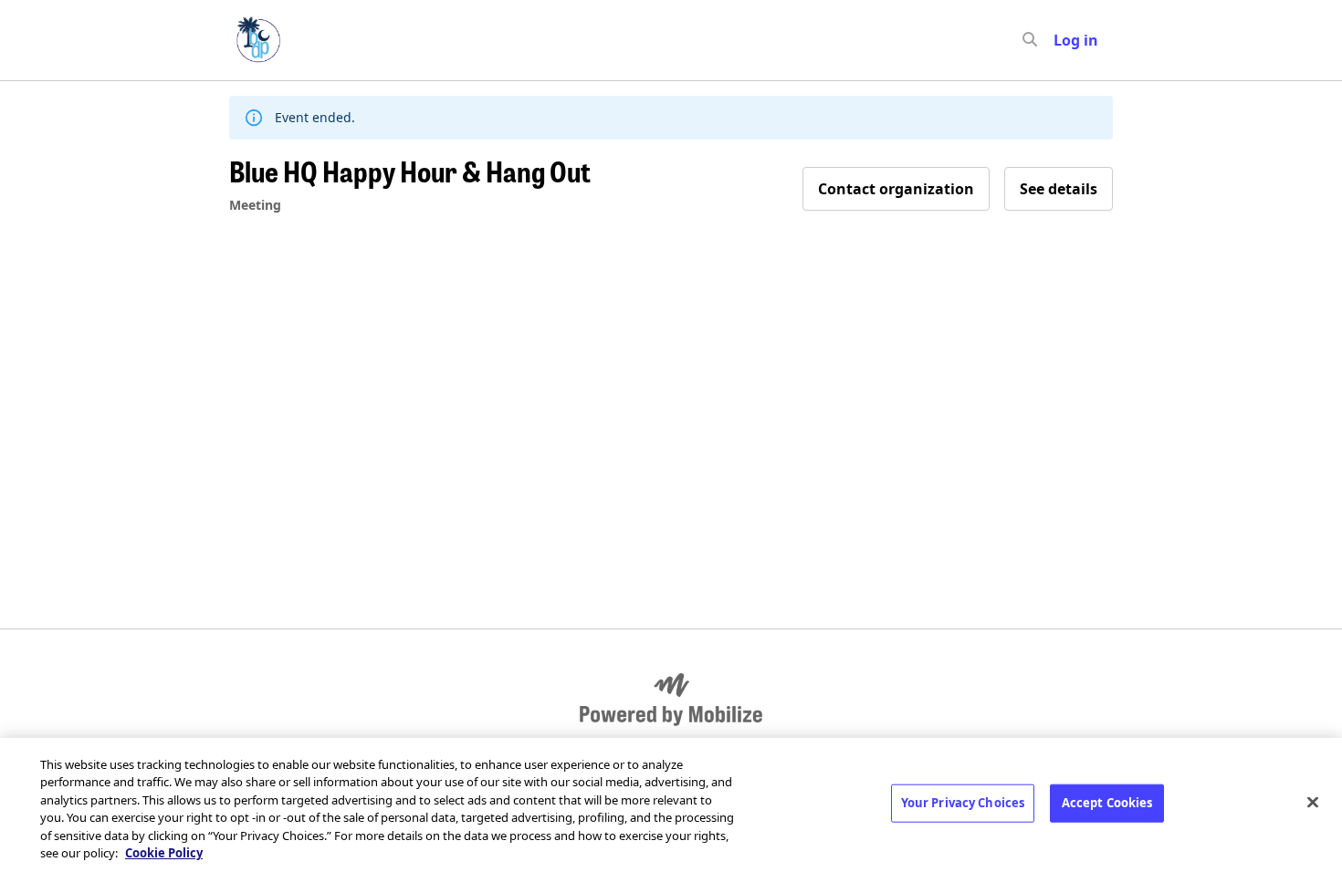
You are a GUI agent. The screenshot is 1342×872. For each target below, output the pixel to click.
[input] (1062, 40)
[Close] (1313, 803)
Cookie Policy (164, 853)
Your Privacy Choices (963, 802)
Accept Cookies (1107, 802)
